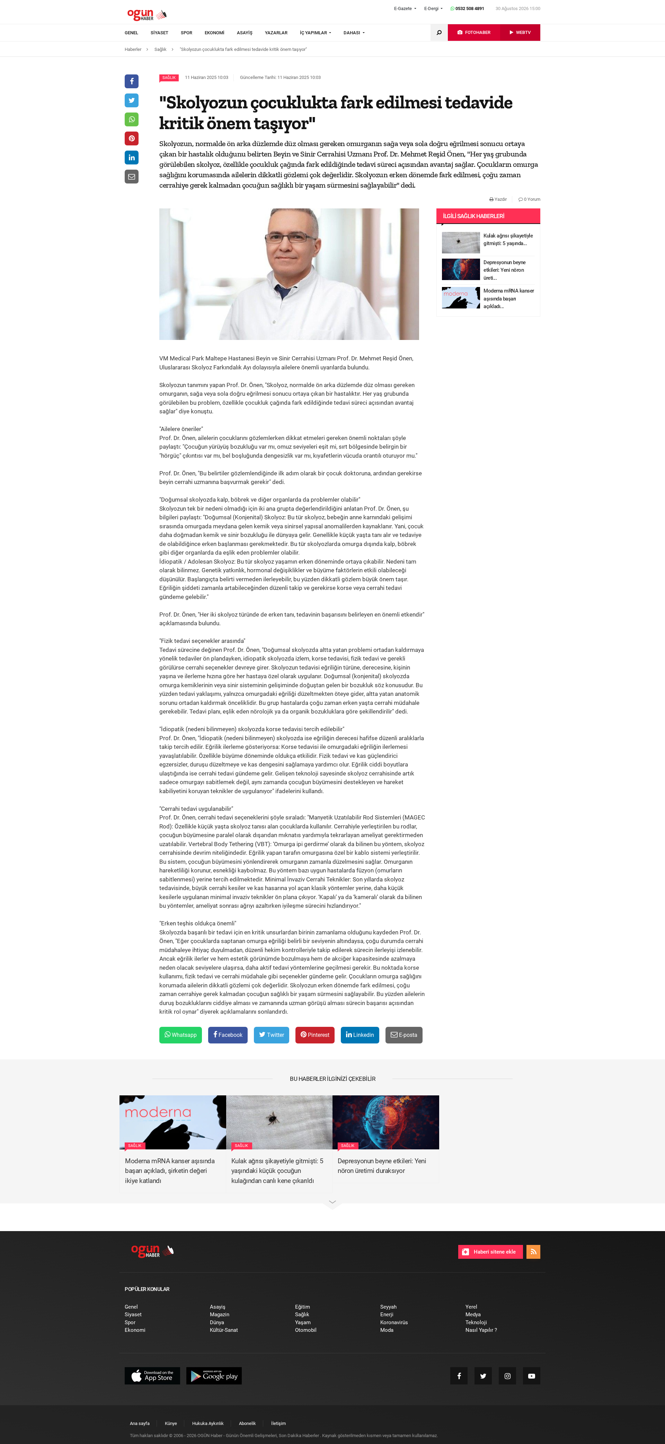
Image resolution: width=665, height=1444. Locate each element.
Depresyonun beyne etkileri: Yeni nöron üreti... (505, 270)
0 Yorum (531, 199)
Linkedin (363, 1035)
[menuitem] (138, 33)
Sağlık (169, 77)
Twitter (275, 1035)
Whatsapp (183, 1035)
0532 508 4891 (469, 8)
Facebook (229, 1035)
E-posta (407, 1035)
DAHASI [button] (352, 32)
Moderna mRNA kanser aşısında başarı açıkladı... (509, 299)
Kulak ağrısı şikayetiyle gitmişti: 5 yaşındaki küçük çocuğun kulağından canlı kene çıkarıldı (277, 1171)
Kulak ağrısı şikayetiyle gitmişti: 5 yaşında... (508, 240)
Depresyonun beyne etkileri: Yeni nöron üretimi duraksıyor (382, 1166)
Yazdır (500, 199)
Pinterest (318, 1035)
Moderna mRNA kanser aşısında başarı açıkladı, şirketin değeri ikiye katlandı (169, 1171)
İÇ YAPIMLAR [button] (314, 32)
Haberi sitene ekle (494, 1252)
